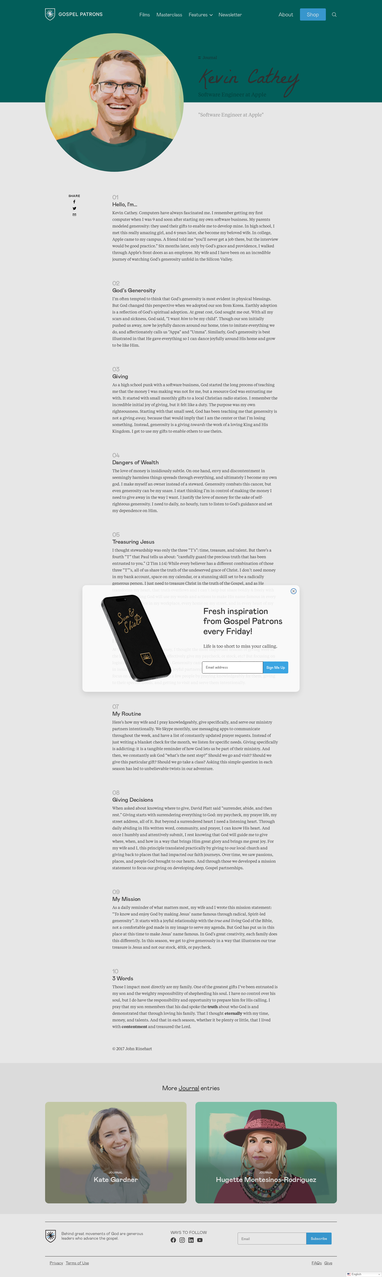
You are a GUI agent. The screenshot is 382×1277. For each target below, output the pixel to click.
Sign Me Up (275, 667)
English (356, 1274)
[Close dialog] (293, 591)
